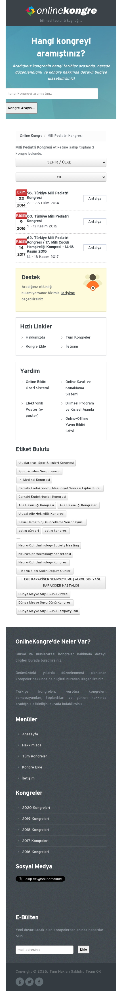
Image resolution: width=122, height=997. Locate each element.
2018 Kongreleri (35, 830)
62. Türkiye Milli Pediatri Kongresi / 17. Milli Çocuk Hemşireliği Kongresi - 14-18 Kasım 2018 (50, 244)
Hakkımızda (35, 337)
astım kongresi (56, 530)
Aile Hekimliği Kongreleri (79, 505)
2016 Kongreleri (35, 852)
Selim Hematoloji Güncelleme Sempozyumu (51, 522)
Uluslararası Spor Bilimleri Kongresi (46, 463)
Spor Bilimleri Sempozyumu (39, 471)
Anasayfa (30, 734)
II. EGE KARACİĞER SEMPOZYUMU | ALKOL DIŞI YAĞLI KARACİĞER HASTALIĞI (61, 582)
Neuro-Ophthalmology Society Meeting (48, 545)
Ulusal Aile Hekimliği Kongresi (41, 514)
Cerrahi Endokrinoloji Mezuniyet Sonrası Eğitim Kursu (60, 488)
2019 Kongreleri (35, 819)
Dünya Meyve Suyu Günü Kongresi (44, 602)
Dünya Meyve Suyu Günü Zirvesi (43, 594)
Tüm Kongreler (78, 337)
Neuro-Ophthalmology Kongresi (43, 562)
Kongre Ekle (36, 346)
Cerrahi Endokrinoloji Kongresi (42, 497)
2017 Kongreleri (35, 841)
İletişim (72, 346)
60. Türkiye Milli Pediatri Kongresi (48, 219)
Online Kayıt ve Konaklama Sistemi (78, 388)
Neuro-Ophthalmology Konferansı (44, 554)
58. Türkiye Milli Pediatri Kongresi (47, 195)
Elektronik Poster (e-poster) (34, 409)
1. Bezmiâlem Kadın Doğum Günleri (44, 571)
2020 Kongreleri (36, 807)
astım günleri (28, 530)
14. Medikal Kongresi (34, 480)
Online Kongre (31, 135)
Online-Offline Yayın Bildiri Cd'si (77, 425)
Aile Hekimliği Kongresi (36, 505)
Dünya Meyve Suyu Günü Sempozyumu (48, 611)
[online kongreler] (61, 11)
